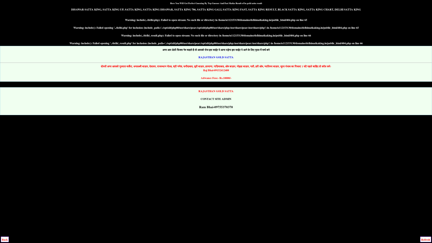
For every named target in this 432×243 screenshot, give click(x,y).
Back (5, 239)
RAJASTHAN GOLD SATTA (216, 57)
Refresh (425, 239)
